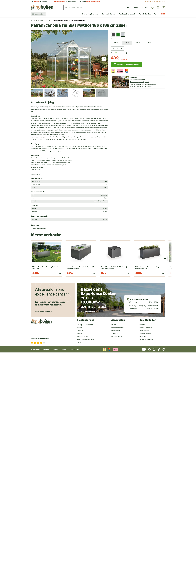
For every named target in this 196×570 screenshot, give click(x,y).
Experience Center (145, 327)
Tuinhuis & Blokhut (108, 14)
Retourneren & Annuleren (86, 339)
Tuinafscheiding (144, 14)
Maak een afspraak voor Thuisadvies (141, 86)
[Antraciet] (113, 35)
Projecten (142, 336)
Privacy (64, 349)
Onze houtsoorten (117, 327)
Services (145, 7)
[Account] (158, 7)
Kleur (112, 31)
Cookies (55, 349)
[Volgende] (104, 59)
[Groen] (118, 35)
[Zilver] (123, 35)
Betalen (79, 333)
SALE (163, 14)
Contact (79, 342)
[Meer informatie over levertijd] (127, 53)
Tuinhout (114, 333)
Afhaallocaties (144, 330)
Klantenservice (85, 320)
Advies (136, 7)
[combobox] (97, 7)
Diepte (113, 39)
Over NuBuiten (147, 320)
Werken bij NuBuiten (146, 339)
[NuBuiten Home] (42, 7)
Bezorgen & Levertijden (85, 324)
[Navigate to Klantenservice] (152, 7)
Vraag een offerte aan (136, 80)
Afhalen (79, 327)
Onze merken (115, 330)
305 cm (149, 42)
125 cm (116, 42)
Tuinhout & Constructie (127, 14)
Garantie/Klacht (82, 336)
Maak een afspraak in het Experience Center (143, 84)
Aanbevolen (118, 320)
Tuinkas (48, 20)
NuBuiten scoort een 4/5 (40, 338)
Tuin (155, 14)
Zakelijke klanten (145, 333)
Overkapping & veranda (90, 14)
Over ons (142, 324)
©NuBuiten (75, 349)
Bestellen (80, 330)
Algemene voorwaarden (40, 349)
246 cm (138, 42)
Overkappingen (116, 336)
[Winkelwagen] (163, 7)
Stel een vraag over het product (139, 82)
